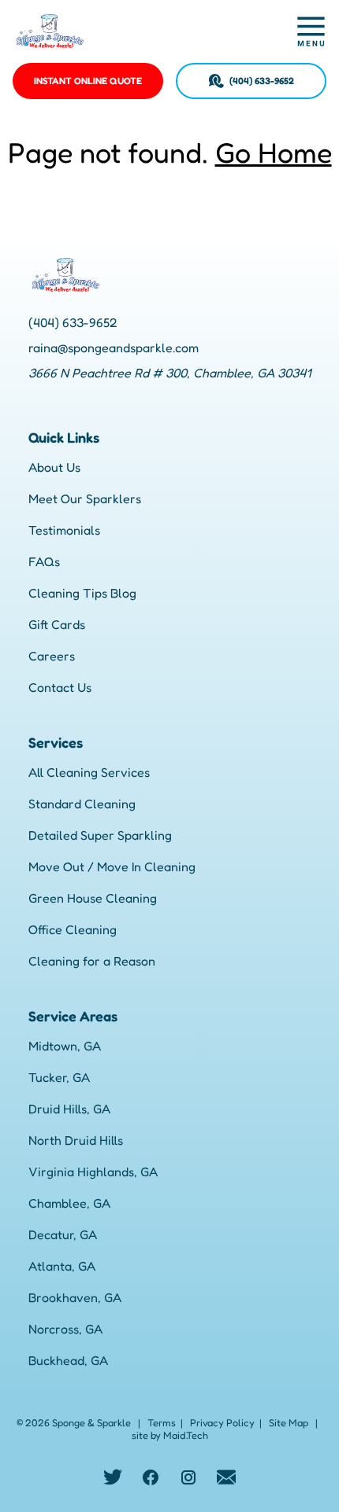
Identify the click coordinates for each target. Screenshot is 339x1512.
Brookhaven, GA (74, 1297)
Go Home (273, 152)
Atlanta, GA (61, 1266)
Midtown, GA (64, 1046)
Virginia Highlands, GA (93, 1171)
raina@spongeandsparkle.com (113, 347)
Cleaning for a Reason (91, 961)
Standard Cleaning (82, 803)
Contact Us (59, 687)
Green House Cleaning (92, 898)
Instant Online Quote (88, 80)
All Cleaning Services (89, 772)
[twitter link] (112, 1477)
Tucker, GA (59, 1077)
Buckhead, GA (68, 1360)
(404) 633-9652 (261, 80)
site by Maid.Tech (170, 1435)
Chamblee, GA (69, 1203)
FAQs (44, 561)
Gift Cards (56, 624)
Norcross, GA (65, 1329)
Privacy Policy (222, 1423)
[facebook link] (150, 1477)
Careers (51, 656)
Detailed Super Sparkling (100, 835)
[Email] (226, 1477)
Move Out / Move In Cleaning (112, 866)
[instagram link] (188, 1477)
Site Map (288, 1423)
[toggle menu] (310, 31)
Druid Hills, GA (69, 1109)
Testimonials (64, 530)
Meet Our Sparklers (84, 498)
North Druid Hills (75, 1140)
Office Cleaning (72, 929)
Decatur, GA (62, 1234)
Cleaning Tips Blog (82, 593)
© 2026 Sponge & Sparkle (74, 1423)
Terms (161, 1423)
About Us (54, 467)
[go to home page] (129, 31)
